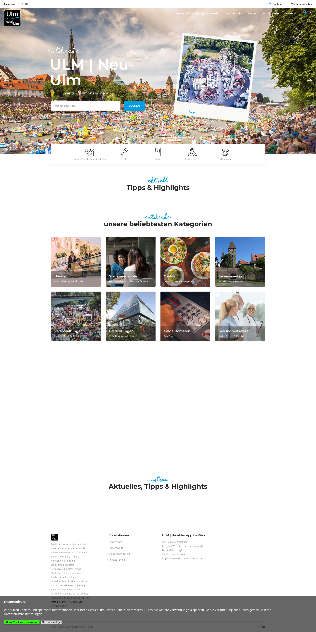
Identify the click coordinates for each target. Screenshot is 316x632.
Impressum (115, 541)
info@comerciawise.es (174, 554)
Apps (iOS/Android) (120, 553)
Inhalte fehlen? (117, 559)
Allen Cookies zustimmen (22, 622)
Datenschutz (116, 547)
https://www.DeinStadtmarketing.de (182, 558)
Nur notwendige (51, 622)
